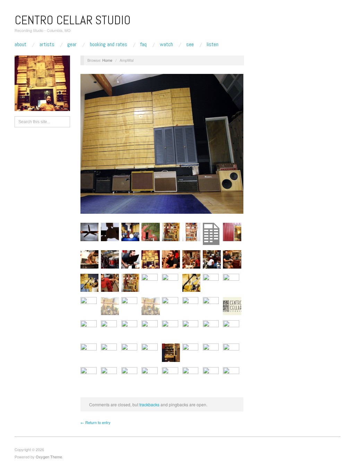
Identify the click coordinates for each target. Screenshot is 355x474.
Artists (47, 44)
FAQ (143, 44)
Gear (72, 44)
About (20, 44)
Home (107, 60)
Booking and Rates (108, 44)
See (190, 44)
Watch (166, 44)
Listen (212, 44)
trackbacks (149, 404)
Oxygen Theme (49, 456)
